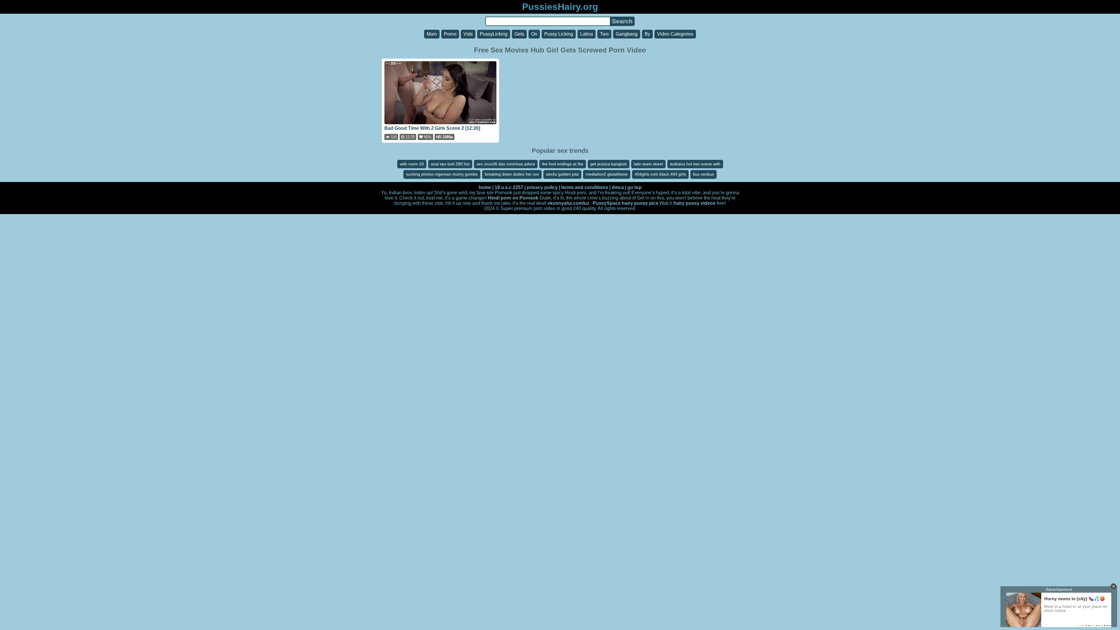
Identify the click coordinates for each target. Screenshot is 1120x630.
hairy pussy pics (640, 203)
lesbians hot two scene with (695, 164)
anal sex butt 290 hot (450, 164)
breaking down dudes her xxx (512, 174)
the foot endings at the (562, 164)
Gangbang (627, 34)
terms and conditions (584, 187)
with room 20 (412, 164)
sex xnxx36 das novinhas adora (506, 164)
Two (604, 34)
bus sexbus (703, 174)
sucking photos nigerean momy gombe (442, 174)
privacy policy (542, 187)
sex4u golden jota (562, 174)
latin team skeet (648, 164)
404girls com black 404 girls (660, 174)
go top (634, 187)
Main (432, 34)
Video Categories (675, 34)
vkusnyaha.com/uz (568, 203)
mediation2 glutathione (607, 174)
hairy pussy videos (694, 203)
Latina (586, 34)
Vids (468, 34)
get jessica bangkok (608, 164)
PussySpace (607, 203)
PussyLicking (494, 34)
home (485, 187)
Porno (450, 34)
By (647, 34)
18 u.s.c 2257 (509, 187)
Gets (519, 34)
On (534, 34)
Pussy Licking (558, 34)
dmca (618, 187)
